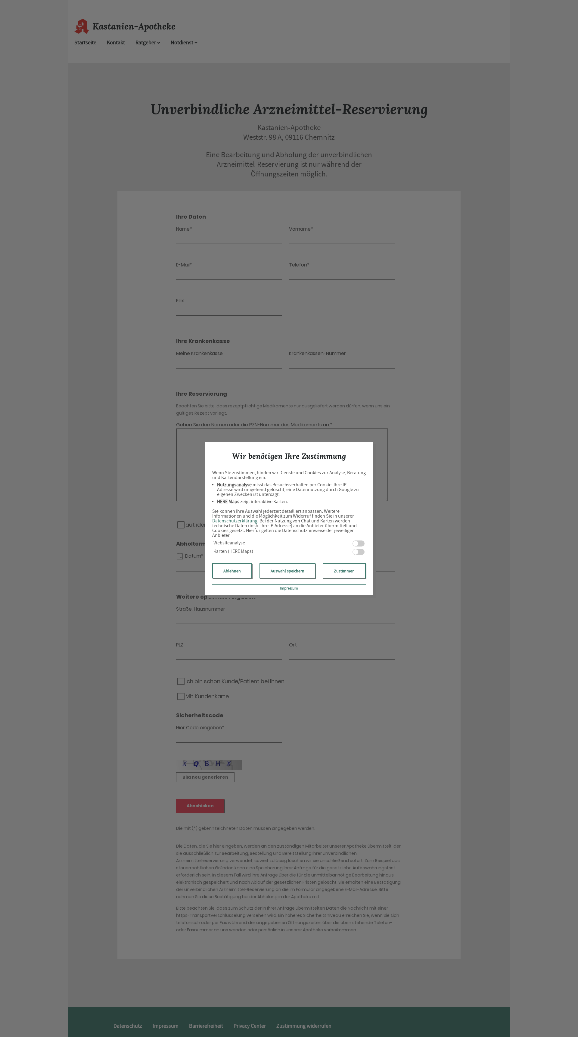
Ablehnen (232, 571)
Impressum (289, 588)
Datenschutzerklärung (234, 521)
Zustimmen (344, 571)
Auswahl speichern (287, 571)
